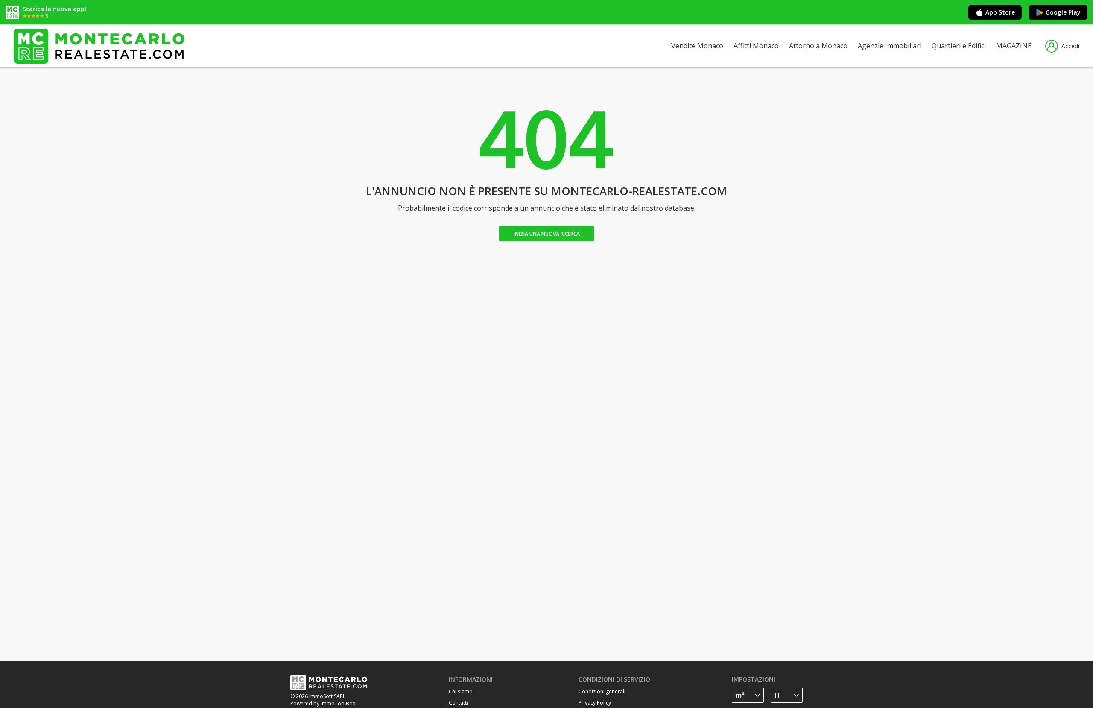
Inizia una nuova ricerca (547, 233)
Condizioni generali (602, 691)
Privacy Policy (595, 702)
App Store (1000, 12)
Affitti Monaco (756, 45)
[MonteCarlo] (99, 46)
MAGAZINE (1014, 45)
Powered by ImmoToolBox (322, 703)
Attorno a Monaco (818, 45)
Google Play (1063, 12)
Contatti (458, 702)
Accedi (1070, 46)
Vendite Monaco (697, 45)
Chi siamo (461, 691)
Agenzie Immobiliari (889, 45)
